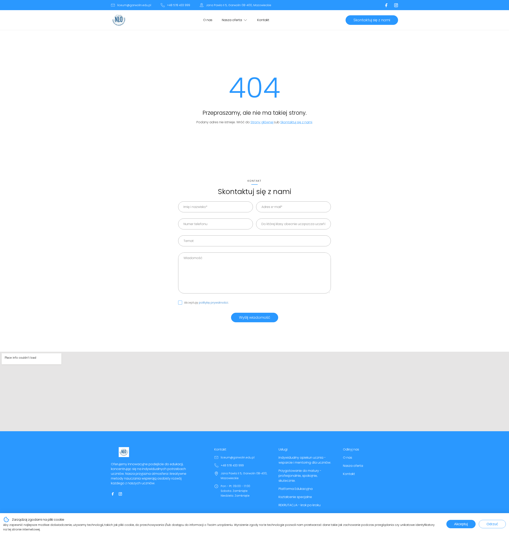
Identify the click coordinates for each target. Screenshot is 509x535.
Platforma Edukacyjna (296, 488)
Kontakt (263, 20)
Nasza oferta (232, 20)
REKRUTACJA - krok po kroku (300, 505)
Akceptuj (461, 524)
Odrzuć (492, 524)
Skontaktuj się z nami (372, 19)
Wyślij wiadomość (254, 317)
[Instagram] (396, 5)
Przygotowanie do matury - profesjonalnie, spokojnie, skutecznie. (300, 475)
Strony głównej (262, 122)
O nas (207, 20)
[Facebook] (386, 5)
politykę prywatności (213, 303)
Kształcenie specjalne (295, 497)
